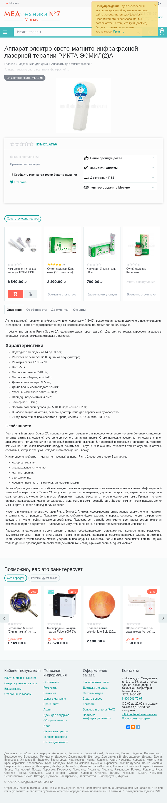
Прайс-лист (50, 704)
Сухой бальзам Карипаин (136, 270)
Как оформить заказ (96, 682)
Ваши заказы (12, 688)
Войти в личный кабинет (20, 677)
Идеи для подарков (56, 715)
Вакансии (49, 693)
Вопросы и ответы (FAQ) (99, 709)
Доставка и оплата (95, 687)
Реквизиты (50, 687)
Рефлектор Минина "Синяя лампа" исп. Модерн (20, 629)
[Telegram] (138, 727)
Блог (46, 726)
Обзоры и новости (55, 720)
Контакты (89, 704)
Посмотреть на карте (136, 718)
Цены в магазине (54, 698)
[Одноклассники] (133, 727)
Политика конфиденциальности (97, 716)
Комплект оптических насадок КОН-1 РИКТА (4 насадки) (23, 270)
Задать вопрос (92, 698)
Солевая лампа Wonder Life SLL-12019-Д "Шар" (102, 629)
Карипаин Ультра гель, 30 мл (102, 270)
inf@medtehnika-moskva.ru (139, 714)
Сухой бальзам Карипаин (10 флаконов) (61, 270)
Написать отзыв (46, 144)
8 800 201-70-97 (132, 698)
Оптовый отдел (93, 693)
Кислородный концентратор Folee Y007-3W (61, 629)
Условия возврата (55, 736)
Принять (118, 31)
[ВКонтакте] (128, 727)
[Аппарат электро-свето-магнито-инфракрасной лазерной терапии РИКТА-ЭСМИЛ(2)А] (83, 105)
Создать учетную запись (20, 683)
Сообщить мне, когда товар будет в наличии (45, 174)
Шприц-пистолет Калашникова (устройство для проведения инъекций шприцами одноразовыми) (140, 629)
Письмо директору (55, 742)
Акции (47, 709)
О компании (51, 682)
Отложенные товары (17, 694)
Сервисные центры (55, 731)
